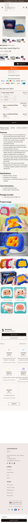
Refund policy (10, 495)
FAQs (8, 475)
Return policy (10, 493)
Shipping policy (10, 490)
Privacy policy (10, 484)
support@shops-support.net (13, 460)
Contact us (9, 469)
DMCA (8, 478)
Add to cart (14, 520)
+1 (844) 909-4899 (11, 459)
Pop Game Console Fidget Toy (9, 362)
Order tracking (10, 472)
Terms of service (11, 487)
